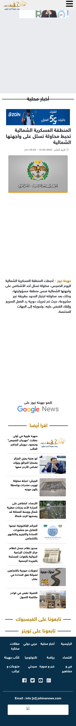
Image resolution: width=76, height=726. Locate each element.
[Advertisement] (38, 52)
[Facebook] (24, 679)
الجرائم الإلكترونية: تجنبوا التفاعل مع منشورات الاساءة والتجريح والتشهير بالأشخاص (22, 531)
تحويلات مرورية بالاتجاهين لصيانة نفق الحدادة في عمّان (22, 574)
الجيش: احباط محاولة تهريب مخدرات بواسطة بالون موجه (24, 484)
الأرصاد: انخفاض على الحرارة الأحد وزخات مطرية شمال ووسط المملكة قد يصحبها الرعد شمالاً (22, 509)
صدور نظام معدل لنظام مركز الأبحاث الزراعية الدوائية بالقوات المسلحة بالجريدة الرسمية (23, 554)
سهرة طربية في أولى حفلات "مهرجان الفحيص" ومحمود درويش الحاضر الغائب (22, 442)
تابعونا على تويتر (38, 629)
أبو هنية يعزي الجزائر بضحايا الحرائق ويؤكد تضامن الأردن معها (25, 462)
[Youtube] (41, 679)
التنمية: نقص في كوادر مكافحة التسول (23, 594)
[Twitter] (32, 679)
